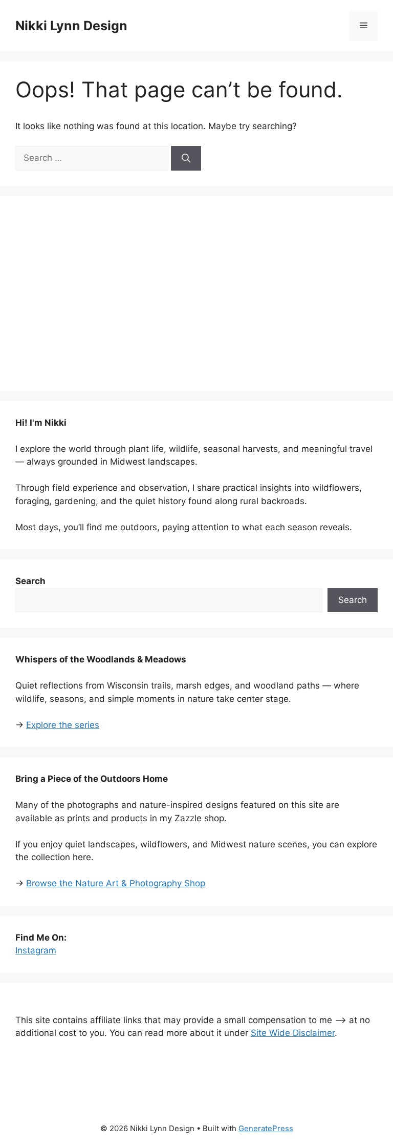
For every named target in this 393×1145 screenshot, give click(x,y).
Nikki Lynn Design (71, 25)
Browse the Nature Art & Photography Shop (115, 883)
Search (352, 600)
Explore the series (62, 725)
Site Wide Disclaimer (293, 1033)
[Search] (186, 158)
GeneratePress (265, 1128)
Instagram (35, 950)
